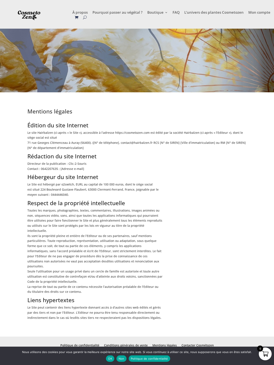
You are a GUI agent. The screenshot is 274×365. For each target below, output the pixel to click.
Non (121, 358)
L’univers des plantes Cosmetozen (214, 13)
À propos (80, 13)
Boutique (155, 13)
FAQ (176, 13)
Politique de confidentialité (79, 345)
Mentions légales (164, 345)
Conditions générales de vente (126, 345)
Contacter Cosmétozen (198, 345)
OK (110, 358)
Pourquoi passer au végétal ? (117, 13)
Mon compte (259, 13)
